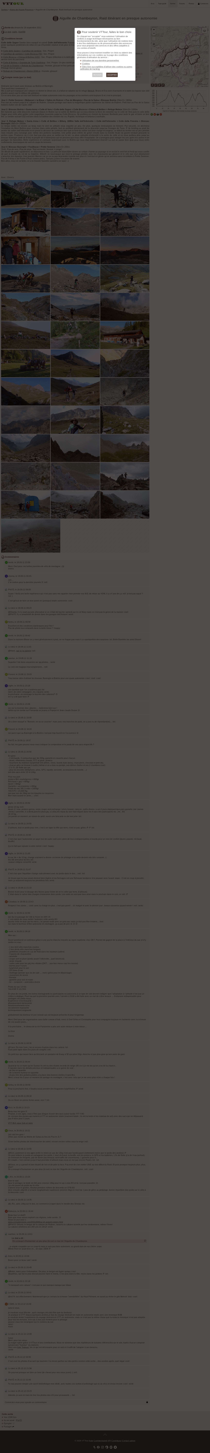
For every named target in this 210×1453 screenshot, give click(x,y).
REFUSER (97, 75)
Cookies (86, 64)
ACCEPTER (112, 75)
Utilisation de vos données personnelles (100, 61)
